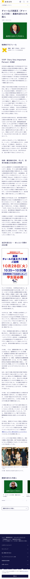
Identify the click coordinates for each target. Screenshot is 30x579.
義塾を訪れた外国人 (17, 539)
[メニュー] (27, 1)
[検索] (24, 1)
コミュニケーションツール (19, 537)
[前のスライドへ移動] (23, 500)
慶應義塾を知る (9, 537)
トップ (3, 537)
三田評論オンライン (7, 539)
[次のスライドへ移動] (26, 500)
